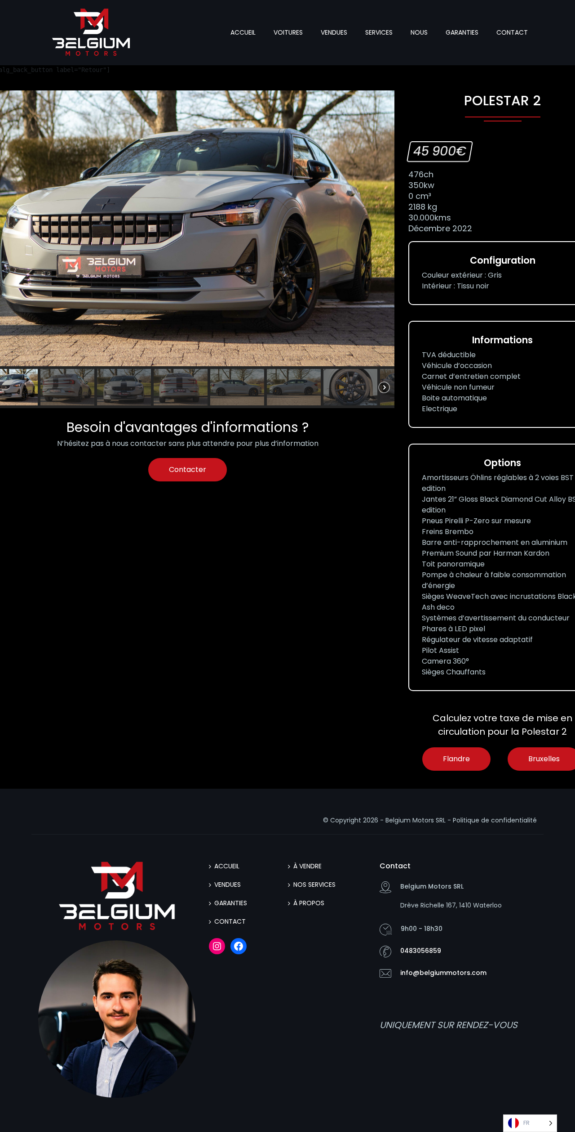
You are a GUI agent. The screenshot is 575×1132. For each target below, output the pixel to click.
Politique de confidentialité (495, 820)
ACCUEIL (243, 32)
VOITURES (288, 32)
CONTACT (512, 32)
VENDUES (334, 32)
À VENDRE (307, 866)
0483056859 (420, 950)
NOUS (419, 32)
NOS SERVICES (314, 884)
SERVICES (379, 32)
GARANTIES (462, 32)
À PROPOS (308, 902)
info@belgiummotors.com (443, 972)
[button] (67, 387)
